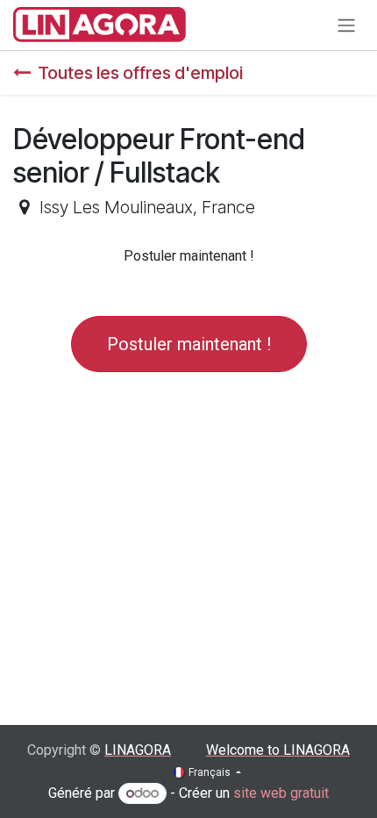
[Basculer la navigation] (346, 25)
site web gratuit (281, 793)
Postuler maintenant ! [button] (189, 344)
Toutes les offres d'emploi (140, 72)
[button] (189, 256)
